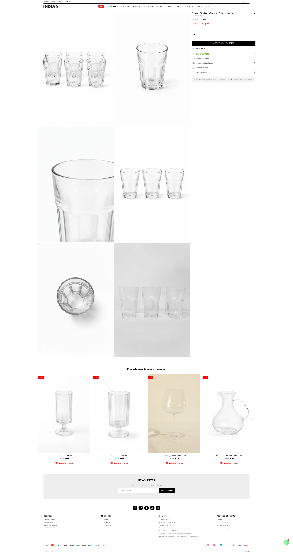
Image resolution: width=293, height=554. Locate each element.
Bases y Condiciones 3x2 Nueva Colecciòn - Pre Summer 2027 (179, 536)
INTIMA (159, 6)
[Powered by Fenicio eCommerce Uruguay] (246, 551)
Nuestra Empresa (49, 519)
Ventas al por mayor (223, 525)
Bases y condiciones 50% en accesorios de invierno (175, 534)
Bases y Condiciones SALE (167, 531)
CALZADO (137, 6)
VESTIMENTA (125, 6)
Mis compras (105, 522)
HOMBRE (168, 6)
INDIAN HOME (189, 6)
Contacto (67, 2)
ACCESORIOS (148, 6)
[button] (224, 1)
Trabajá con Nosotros (50, 525)
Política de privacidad (224, 528)
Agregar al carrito (224, 43)
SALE (101, 6)
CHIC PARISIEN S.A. (50, 528)
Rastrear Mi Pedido (49, 2)
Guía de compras (164, 519)
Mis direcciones (106, 525)
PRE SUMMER (113, 6)
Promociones (163, 528)
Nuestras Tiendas (48, 522)
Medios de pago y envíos (167, 522)
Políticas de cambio (165, 525)
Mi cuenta (104, 519)
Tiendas (59, 2)
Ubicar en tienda (199, 48)
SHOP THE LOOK (204, 6)
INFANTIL (178, 6)
